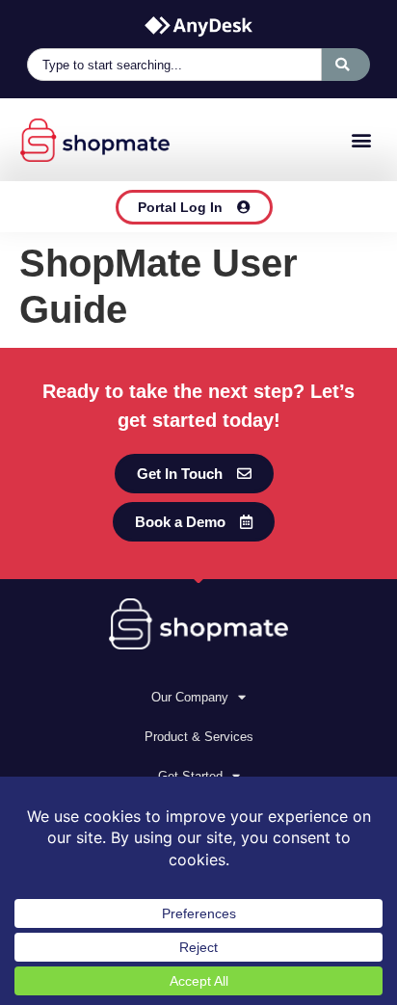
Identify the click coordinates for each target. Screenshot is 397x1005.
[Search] (346, 64)
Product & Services (199, 736)
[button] (361, 140)
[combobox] (174, 64)
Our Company (189, 697)
